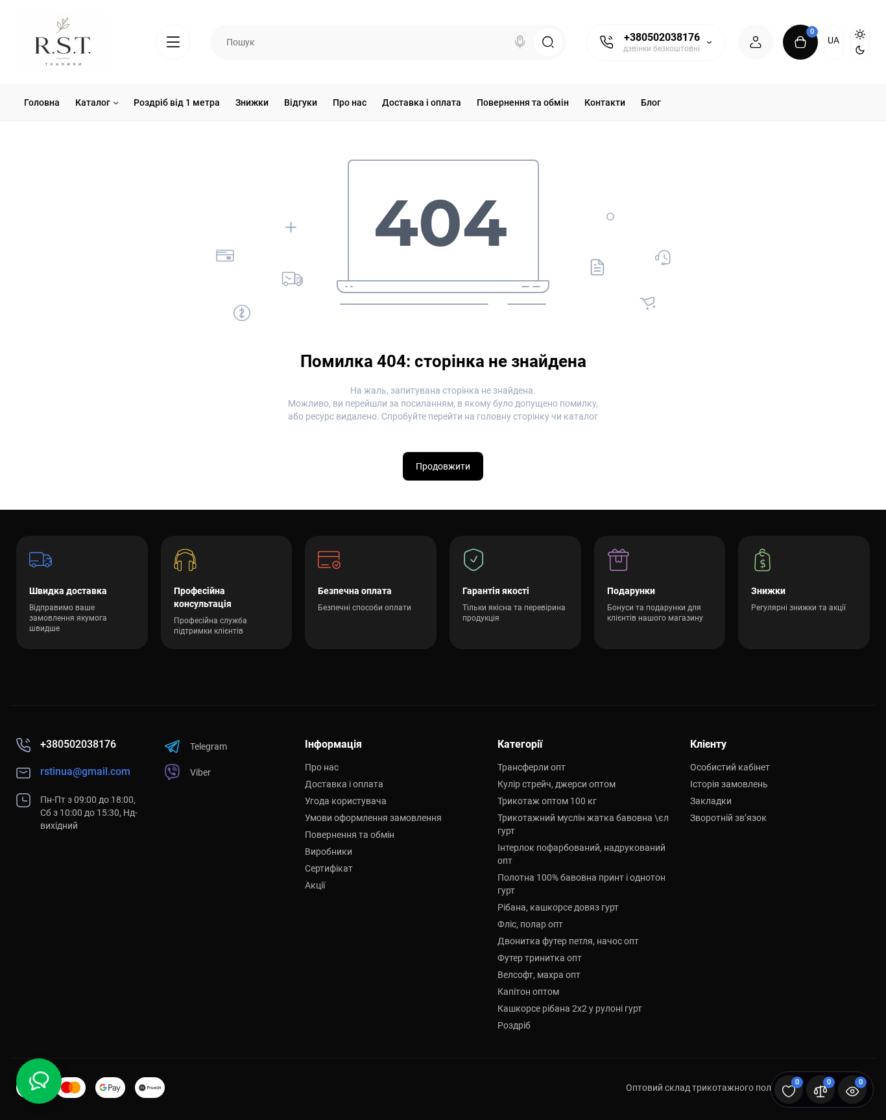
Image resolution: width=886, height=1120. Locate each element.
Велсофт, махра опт (539, 975)
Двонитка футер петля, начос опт (568, 941)
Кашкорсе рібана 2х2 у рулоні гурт (569, 1008)
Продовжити (443, 466)
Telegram (208, 746)
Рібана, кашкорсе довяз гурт (558, 907)
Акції (315, 885)
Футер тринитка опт (539, 958)
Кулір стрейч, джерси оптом (556, 784)
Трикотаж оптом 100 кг (547, 801)
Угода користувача (346, 801)
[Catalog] (173, 42)
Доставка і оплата (344, 784)
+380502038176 (662, 37)
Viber (200, 772)
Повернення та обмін (349, 834)
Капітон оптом (528, 991)
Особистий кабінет (730, 767)
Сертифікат (329, 868)
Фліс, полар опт (530, 924)
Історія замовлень (729, 784)
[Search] (520, 42)
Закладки (711, 801)
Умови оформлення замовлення (373, 818)
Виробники (328, 851)
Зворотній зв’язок (728, 818)
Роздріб (514, 1025)
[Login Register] (755, 42)
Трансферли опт (531, 767)
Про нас (322, 767)
